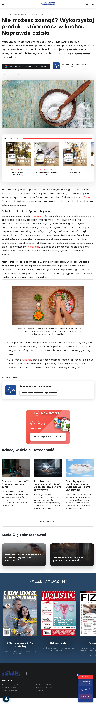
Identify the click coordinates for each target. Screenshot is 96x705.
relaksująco (33, 247)
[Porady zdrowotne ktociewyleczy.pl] (6, 699)
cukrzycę (26, 360)
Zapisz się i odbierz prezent (48, 436)
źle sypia (89, 197)
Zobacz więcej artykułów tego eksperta (38, 393)
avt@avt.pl (40, 690)
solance (38, 216)
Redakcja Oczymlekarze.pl (73, 64)
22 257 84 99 (45, 685)
